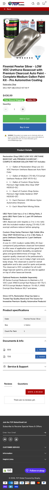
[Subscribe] (44, 432)
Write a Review (35, 392)
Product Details (24, 150)
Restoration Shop (9, 84)
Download (42, 350)
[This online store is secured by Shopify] (7, 471)
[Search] (33, 3)
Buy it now (24, 127)
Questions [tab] (23, 383)
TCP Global (20, 478)
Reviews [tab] (8, 383)
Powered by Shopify (32, 478)
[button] (33, 3)
